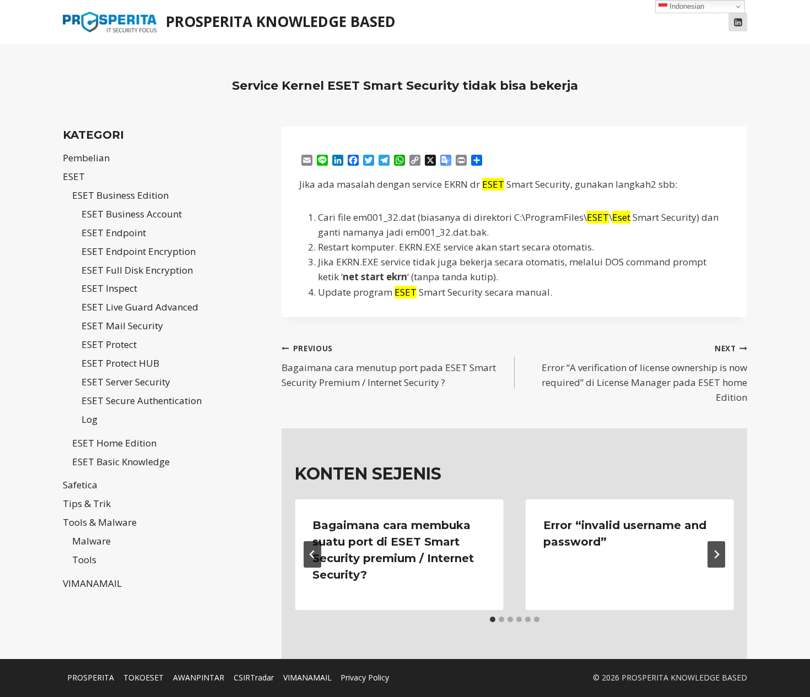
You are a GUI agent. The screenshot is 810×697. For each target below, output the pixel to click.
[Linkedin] (737, 22)
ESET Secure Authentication (142, 400)
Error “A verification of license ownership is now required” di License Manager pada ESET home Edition (644, 373)
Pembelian (86, 157)
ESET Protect (109, 344)
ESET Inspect (109, 288)
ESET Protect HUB (120, 363)
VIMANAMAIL (92, 583)
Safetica (80, 484)
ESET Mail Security (122, 325)
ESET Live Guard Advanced (140, 307)
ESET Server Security (126, 381)
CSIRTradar (254, 677)
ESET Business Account (132, 214)
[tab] (492, 619)
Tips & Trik (87, 503)
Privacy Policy (365, 677)
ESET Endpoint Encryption (139, 251)
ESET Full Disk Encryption (137, 270)
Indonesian (685, 6)
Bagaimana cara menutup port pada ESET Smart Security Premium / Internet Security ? (389, 366)
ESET (74, 176)
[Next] (716, 554)
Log (90, 419)
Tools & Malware (100, 522)
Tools (84, 559)
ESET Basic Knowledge (121, 461)
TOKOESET (143, 677)
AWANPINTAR (198, 677)
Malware (91, 541)
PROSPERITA (90, 677)
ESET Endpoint (114, 232)
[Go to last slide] (312, 554)
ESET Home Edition (114, 443)
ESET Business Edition (120, 195)
